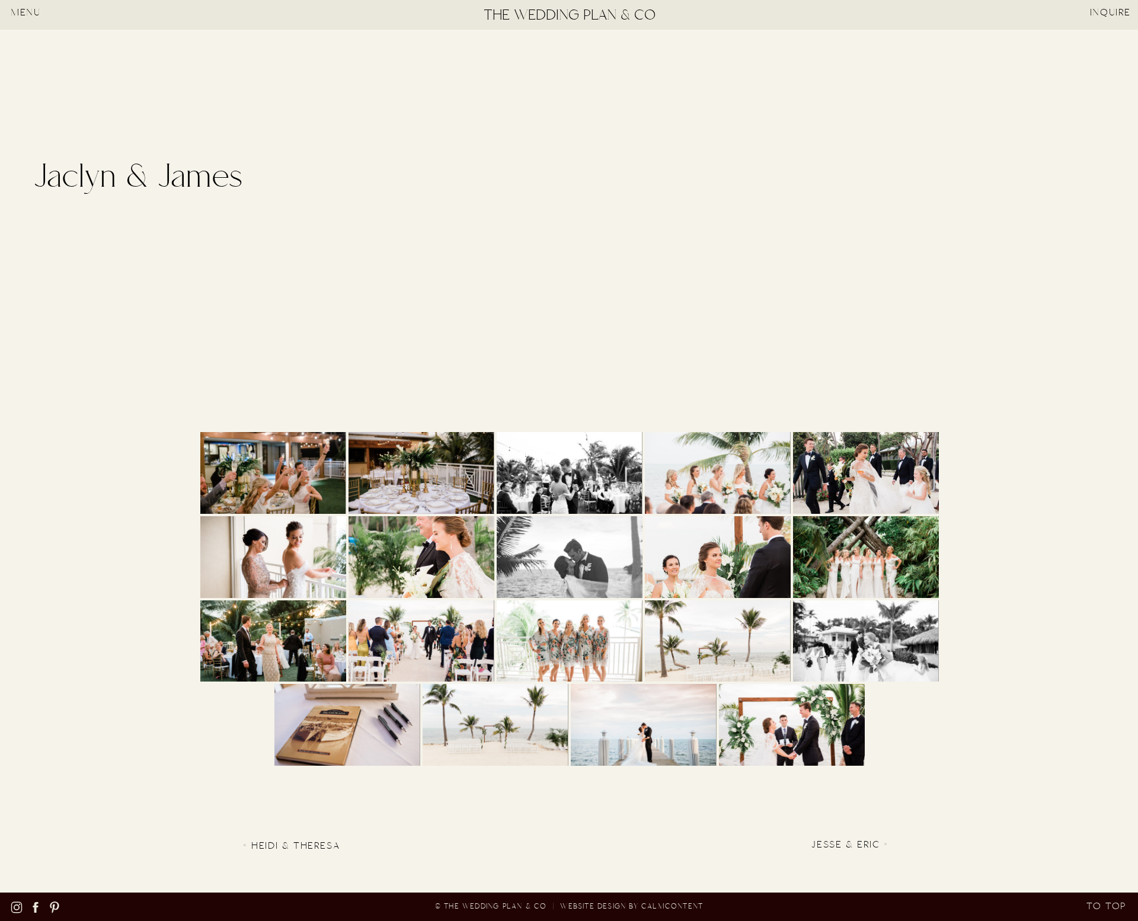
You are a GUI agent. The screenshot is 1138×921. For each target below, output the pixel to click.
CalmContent (672, 906)
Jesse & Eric (845, 844)
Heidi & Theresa (295, 846)
